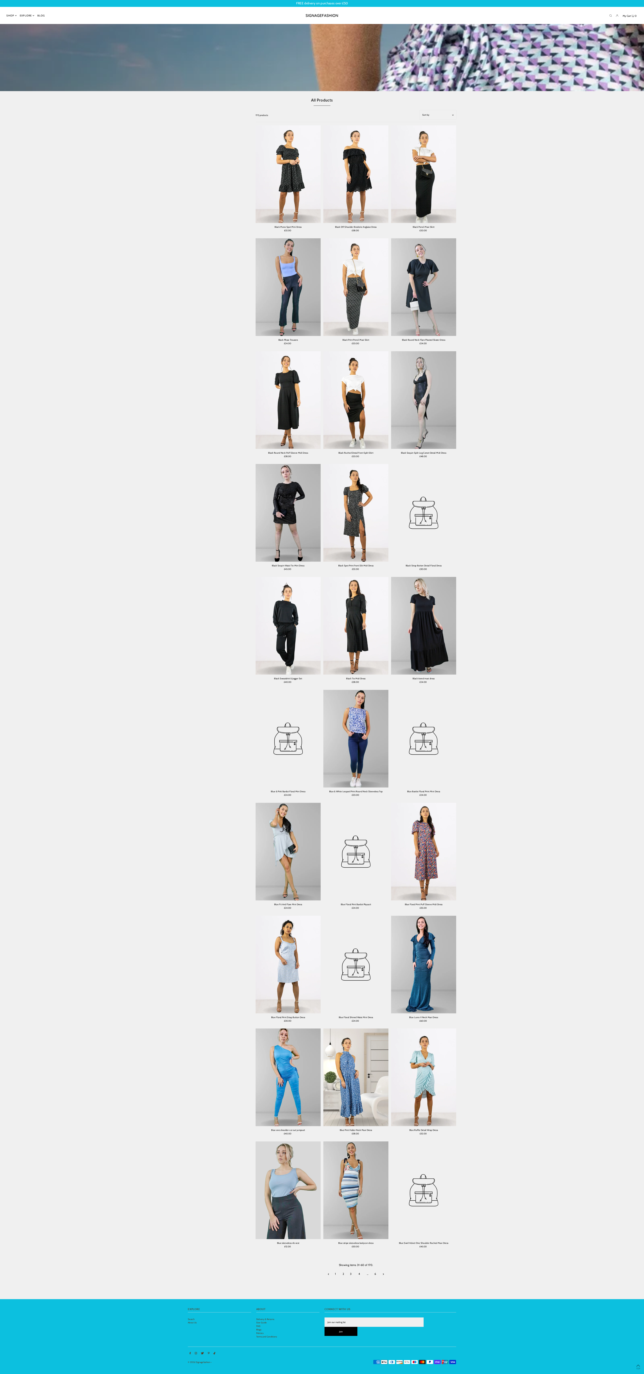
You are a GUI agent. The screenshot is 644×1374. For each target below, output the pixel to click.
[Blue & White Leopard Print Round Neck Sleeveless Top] (355, 739)
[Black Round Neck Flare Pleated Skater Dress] (423, 287)
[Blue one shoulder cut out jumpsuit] (288, 1077)
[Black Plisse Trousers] (288, 287)
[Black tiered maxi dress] (423, 626)
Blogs (258, 1329)
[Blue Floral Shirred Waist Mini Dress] (355, 964)
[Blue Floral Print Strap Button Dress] (288, 964)
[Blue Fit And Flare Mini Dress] (288, 851)
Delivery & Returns (265, 1319)
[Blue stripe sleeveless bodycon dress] (355, 1190)
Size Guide (261, 1322)
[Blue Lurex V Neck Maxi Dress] (423, 964)
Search (191, 1319)
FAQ (258, 1326)
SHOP (10, 15)
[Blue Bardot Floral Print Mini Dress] (423, 739)
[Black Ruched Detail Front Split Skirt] (355, 400)
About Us (192, 1322)
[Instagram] (196, 1353)
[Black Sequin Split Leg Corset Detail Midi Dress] (423, 400)
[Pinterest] (209, 1353)
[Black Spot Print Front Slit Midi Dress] (355, 513)
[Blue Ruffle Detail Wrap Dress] (423, 1077)
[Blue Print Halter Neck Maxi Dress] (355, 1077)
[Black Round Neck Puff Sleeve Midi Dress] (288, 400)
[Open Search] (610, 15)
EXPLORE (26, 15)
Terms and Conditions (266, 1336)
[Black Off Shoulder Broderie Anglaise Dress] (355, 174)
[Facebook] (190, 1353)
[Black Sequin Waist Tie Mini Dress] (288, 513)
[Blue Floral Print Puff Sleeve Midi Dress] (423, 851)
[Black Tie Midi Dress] (355, 626)
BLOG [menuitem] (41, 15)
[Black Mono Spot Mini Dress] (288, 174)
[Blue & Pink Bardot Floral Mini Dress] (288, 739)
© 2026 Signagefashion (199, 1362)
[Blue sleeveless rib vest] (288, 1190)
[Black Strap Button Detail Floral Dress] (423, 513)
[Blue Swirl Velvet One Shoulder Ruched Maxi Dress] (423, 1190)
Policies (260, 1333)
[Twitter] (202, 1353)
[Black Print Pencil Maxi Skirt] (355, 287)
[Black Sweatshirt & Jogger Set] (288, 626)
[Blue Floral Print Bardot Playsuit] (355, 851)
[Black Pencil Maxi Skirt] (423, 174)
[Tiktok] (214, 1353)
